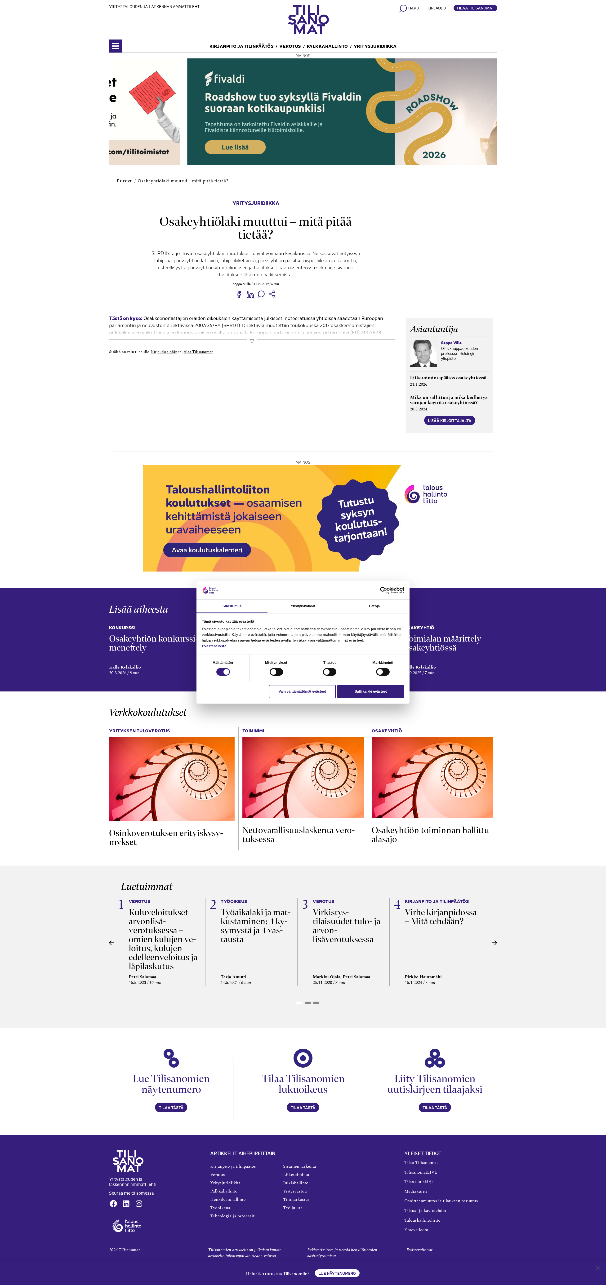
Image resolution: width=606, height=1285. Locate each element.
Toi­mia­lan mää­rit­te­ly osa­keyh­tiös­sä (442, 643)
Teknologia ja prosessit (232, 1216)
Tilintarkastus (296, 1199)
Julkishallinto (295, 1183)
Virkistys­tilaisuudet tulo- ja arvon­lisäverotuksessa (346, 926)
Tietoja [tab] (374, 606)
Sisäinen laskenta (299, 1166)
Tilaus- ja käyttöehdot (425, 1211)
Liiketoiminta (296, 1175)
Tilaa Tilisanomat (475, 8)
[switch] (276, 672)
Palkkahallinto (327, 46)
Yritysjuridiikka (375, 46)
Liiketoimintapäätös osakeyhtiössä (448, 377)
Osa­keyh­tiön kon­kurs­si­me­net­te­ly (153, 643)
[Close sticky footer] (598, 1269)
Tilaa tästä (171, 1107)
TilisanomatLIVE (420, 1172)
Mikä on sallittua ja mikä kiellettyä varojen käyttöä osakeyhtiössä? (449, 400)
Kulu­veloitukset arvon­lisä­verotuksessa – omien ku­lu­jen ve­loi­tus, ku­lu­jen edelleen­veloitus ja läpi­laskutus (163, 939)
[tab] (299, 1003)
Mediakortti (415, 1191)
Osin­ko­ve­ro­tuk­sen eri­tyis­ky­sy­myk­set (166, 837)
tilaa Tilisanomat (198, 352)
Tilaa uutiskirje (419, 1182)
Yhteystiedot (416, 1230)
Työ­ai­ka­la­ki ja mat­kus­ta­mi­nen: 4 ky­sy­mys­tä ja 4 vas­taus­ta (256, 926)
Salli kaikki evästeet (371, 691)
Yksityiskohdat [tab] (303, 606)
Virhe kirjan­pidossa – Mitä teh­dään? (441, 917)
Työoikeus (220, 1208)
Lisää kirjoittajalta (449, 420)
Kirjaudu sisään (164, 352)
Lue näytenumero (337, 1273)
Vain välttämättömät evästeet (302, 691)
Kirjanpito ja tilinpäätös (241, 46)
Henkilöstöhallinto (228, 1199)
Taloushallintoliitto (422, 1220)
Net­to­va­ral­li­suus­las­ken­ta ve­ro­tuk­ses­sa (298, 834)
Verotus (290, 46)
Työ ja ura (293, 1208)
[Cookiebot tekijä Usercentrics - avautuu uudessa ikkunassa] (383, 590)
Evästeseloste (214, 646)
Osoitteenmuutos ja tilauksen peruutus (441, 1201)
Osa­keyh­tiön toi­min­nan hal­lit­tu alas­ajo (430, 834)
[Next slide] (494, 942)
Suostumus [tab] (232, 606)
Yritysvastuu (295, 1191)
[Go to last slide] (112, 942)
